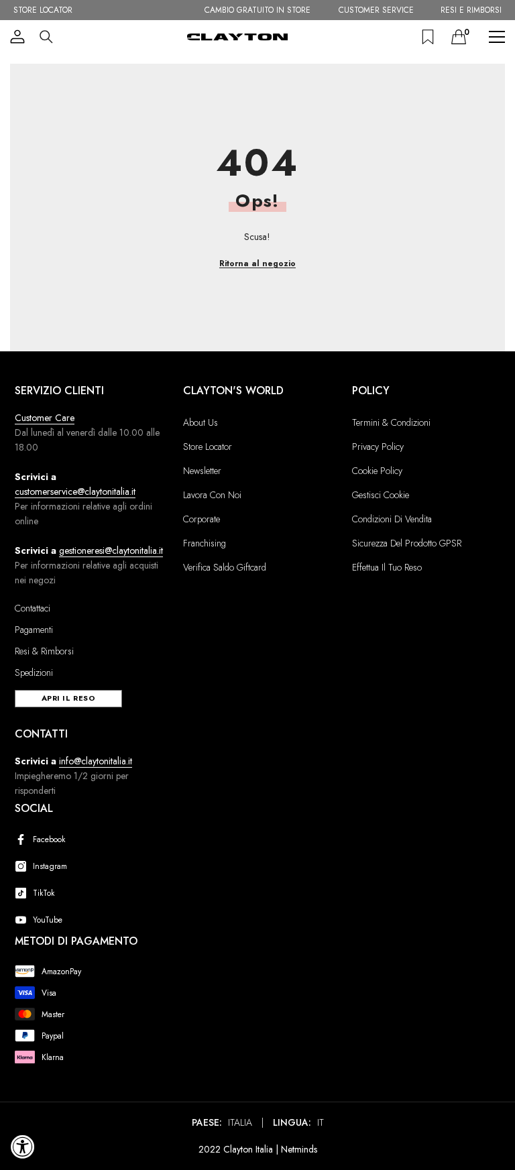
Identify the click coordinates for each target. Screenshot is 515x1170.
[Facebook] (23, 839)
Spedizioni (34, 672)
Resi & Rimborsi (44, 651)
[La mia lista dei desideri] (427, 37)
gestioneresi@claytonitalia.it (111, 550)
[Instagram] (23, 866)
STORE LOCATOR (42, 10)
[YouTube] (23, 920)
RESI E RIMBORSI (471, 10)
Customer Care (44, 417)
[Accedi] (17, 37)
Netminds (299, 1149)
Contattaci (32, 608)
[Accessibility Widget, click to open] (22, 1146)
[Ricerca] (46, 37)
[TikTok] (23, 893)
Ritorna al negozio (257, 263)
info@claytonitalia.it (95, 761)
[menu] (497, 37)
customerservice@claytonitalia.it (75, 491)
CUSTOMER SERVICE (376, 10)
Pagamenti (34, 629)
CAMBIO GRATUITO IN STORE (257, 10)
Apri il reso (69, 698)
